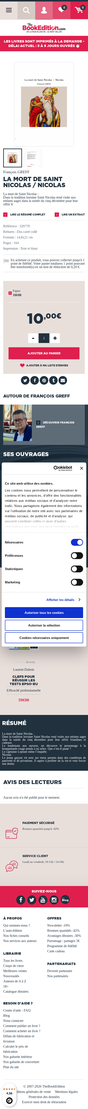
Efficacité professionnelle (24, 690)
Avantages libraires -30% (64, 936)
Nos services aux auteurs (20, 941)
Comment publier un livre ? (21, 1026)
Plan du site (11, 1067)
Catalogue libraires (15, 991)
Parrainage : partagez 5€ (63, 941)
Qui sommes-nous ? (16, 925)
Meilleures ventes (15, 971)
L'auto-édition (12, 930)
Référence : (11, 226)
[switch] (77, 555)
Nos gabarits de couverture (21, 1062)
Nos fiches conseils (16, 936)
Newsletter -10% (58, 925)
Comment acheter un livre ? (21, 1031)
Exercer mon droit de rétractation (44, 1102)
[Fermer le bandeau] (81, 468)
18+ (6, 986)
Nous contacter (13, 1021)
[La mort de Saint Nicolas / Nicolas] (44, 143)
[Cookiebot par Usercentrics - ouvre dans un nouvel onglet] (54, 468)
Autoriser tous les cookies (44, 612)
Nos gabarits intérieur (17, 1057)
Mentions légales (66, 1092)
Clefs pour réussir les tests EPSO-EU (24, 680)
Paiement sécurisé (38, 823)
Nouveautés (11, 976)
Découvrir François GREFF (55, 424)
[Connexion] (44, 14)
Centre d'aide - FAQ (17, 1010)
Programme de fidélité (62, 946)
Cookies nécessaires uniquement (44, 638)
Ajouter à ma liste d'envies (47, 365)
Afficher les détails (60, 599)
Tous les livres (12, 960)
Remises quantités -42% (63, 930)
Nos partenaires (57, 976)
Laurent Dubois (23, 669)
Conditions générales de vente (30, 1092)
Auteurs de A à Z (14, 981)
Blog (6, 1015)
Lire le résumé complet (27, 214)
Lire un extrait (73, 214)
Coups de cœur (13, 966)
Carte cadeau (56, 951)
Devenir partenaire (59, 971)
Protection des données (44, 1097)
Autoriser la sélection (44, 625)
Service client (35, 856)
